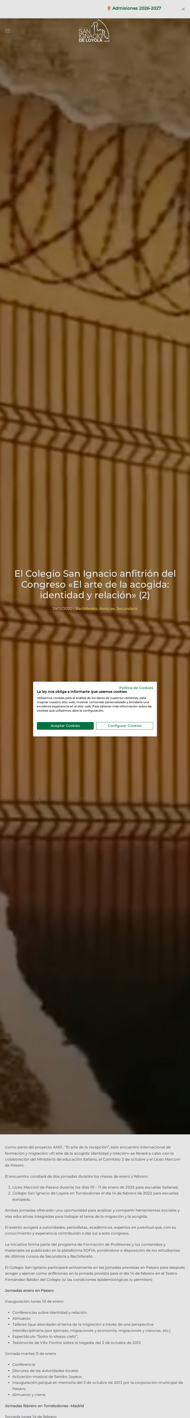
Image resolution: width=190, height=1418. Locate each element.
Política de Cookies (136, 688)
